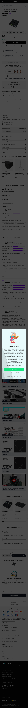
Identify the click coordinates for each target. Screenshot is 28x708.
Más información (19, 373)
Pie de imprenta (9, 376)
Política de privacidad (17, 376)
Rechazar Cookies (9, 373)
